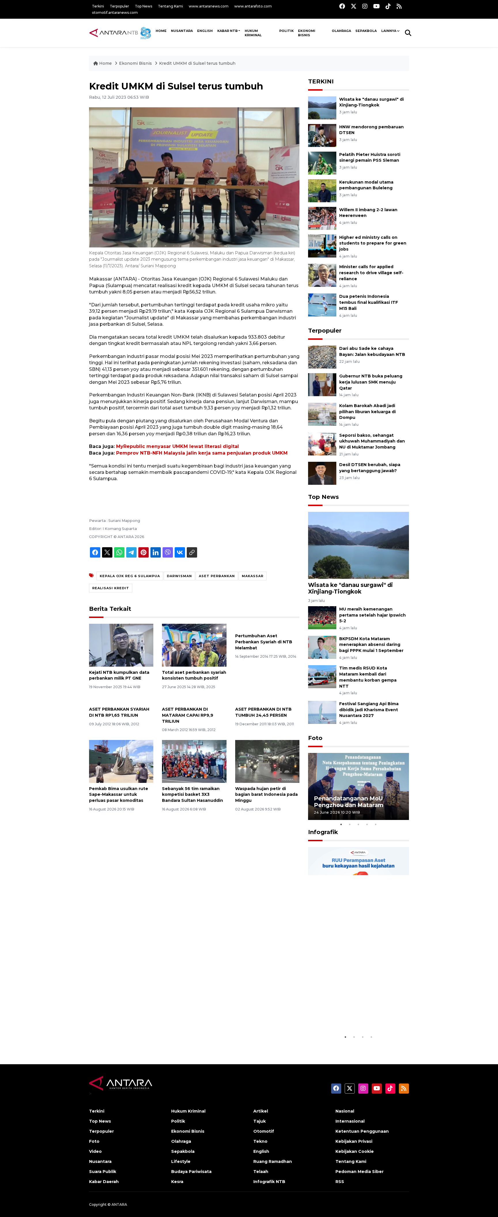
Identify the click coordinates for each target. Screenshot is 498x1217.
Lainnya (388, 31)
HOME (161, 31)
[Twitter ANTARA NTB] (353, 6)
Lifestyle (180, 1161)
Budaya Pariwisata (191, 1171)
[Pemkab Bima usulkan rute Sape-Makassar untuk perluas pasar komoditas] (121, 761)
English (261, 1151)
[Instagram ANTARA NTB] (364, 6)
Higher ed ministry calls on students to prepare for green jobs (372, 243)
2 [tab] (350, 824)
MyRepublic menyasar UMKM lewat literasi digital (177, 446)
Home (105, 63)
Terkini (98, 6)
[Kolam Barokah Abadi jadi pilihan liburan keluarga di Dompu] (322, 414)
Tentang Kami (170, 6)
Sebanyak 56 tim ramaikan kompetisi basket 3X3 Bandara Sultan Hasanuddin (192, 794)
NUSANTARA (182, 31)
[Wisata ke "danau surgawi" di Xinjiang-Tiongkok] (322, 107)
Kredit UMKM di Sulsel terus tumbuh (197, 63)
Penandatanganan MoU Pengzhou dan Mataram (348, 801)
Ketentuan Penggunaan (362, 1131)
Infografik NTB (269, 1181)
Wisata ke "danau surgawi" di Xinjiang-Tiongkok (350, 588)
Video (95, 1151)
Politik (286, 31)
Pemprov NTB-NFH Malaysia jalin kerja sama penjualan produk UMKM (202, 453)
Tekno (260, 1141)
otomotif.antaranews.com (115, 12)
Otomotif (263, 1131)
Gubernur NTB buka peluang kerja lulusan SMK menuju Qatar (370, 382)
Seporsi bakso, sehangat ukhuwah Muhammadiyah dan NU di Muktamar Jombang (372, 441)
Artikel (260, 1111)
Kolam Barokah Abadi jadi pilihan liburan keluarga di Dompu (367, 411)
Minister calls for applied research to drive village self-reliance (371, 272)
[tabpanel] (358, 786)
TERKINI (321, 81)
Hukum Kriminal (253, 33)
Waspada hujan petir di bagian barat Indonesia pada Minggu (266, 794)
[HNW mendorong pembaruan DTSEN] (322, 135)
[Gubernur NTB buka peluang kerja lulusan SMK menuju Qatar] (322, 384)
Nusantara (100, 1161)
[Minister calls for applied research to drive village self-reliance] (322, 275)
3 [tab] (358, 824)
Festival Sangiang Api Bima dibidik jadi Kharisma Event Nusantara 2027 (369, 709)
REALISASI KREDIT (110, 588)
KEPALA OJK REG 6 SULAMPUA (130, 576)
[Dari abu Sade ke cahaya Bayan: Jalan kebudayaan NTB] (322, 356)
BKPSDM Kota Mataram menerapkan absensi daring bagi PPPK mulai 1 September (371, 644)
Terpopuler (119, 6)
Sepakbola (366, 31)
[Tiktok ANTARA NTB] (388, 6)
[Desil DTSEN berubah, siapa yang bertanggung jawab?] (322, 473)
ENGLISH (205, 31)
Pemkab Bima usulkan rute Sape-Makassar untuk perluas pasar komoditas (118, 794)
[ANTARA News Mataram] (121, 33)
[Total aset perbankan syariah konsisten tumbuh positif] (194, 644)
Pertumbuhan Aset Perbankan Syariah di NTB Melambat (263, 642)
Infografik (323, 832)
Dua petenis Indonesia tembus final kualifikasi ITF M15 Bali (368, 302)
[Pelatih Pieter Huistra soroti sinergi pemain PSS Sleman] (322, 162)
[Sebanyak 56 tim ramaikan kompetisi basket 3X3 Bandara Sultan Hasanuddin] (194, 761)
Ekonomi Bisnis (306, 33)
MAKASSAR (252, 576)
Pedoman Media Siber (359, 1171)
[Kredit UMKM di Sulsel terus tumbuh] (358, 545)
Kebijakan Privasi (353, 1141)
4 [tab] (367, 824)
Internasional (350, 1121)
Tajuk (259, 1121)
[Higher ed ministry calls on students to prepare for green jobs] (322, 245)
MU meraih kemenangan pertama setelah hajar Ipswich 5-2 (372, 615)
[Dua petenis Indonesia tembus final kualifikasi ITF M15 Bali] (322, 304)
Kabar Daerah (104, 1181)
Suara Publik (102, 1171)
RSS (339, 1181)
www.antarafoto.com (253, 6)
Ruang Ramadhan (272, 1161)
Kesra (177, 1181)
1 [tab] (341, 824)
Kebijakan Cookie (354, 1151)
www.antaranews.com (209, 6)
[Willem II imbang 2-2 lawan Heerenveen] (322, 218)
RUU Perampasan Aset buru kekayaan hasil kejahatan (354, 1017)
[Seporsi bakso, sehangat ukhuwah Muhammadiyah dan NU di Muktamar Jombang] (322, 443)
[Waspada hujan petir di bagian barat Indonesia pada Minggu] (267, 761)
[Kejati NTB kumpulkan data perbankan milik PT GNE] (121, 644)
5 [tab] (376, 824)
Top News (143, 6)
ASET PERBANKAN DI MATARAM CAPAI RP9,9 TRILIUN (187, 715)
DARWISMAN (179, 576)
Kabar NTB (227, 31)
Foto (315, 738)
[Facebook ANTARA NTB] (342, 6)
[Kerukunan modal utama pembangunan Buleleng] (322, 190)
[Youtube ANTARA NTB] (376, 6)
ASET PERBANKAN (217, 576)
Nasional (344, 1111)
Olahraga (341, 31)
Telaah (260, 1171)
